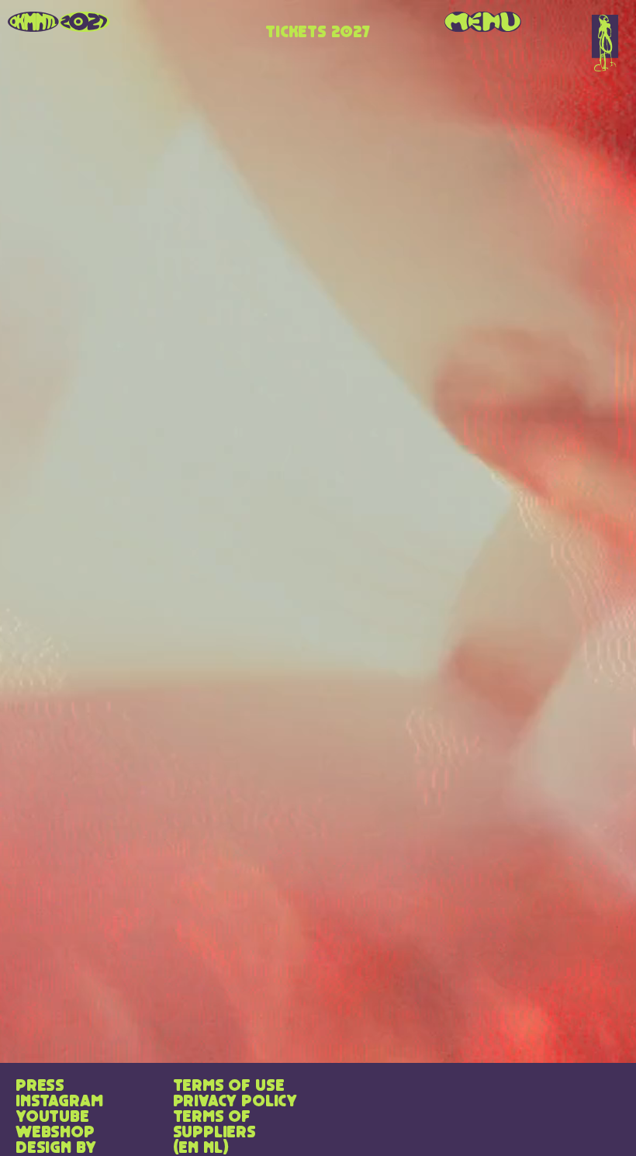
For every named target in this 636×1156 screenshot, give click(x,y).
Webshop (55, 1132)
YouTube (52, 1117)
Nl (213, 1148)
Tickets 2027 (318, 32)
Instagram (59, 1101)
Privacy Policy (235, 1101)
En (188, 1148)
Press (40, 1086)
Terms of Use (229, 1086)
